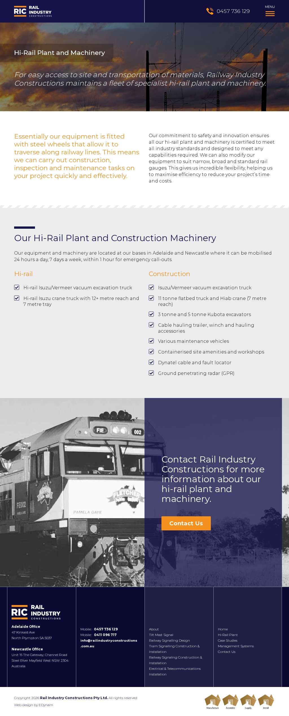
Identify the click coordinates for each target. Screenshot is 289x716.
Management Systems (236, 646)
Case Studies (227, 640)
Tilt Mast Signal (161, 635)
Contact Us (186, 523)
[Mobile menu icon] (270, 13)
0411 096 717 (105, 635)
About (154, 629)
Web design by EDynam (33, 705)
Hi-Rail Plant (228, 635)
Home (223, 629)
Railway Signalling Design (169, 640)
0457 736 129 (106, 629)
